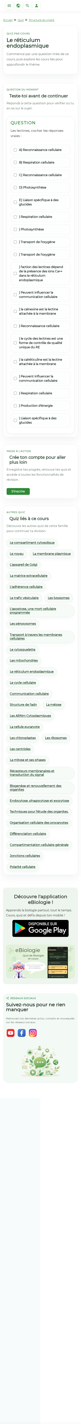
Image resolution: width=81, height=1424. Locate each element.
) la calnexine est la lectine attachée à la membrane (38, 311)
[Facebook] (21, 1032)
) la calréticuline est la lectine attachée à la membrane (40, 362)
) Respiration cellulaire (35, 217)
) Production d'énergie (36, 405)
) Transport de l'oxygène (37, 242)
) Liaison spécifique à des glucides (38, 420)
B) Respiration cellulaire (36, 162)
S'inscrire (18, 491)
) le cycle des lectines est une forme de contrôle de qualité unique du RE (41, 343)
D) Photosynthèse (32, 187)
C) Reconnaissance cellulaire (40, 175)
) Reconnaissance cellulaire (39, 326)
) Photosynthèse (31, 229)
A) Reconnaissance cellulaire (40, 150)
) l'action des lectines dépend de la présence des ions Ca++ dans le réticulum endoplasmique (41, 273)
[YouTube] (10, 1032)
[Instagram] (32, 1032)
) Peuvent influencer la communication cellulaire (38, 295)
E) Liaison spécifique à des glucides (39, 202)
